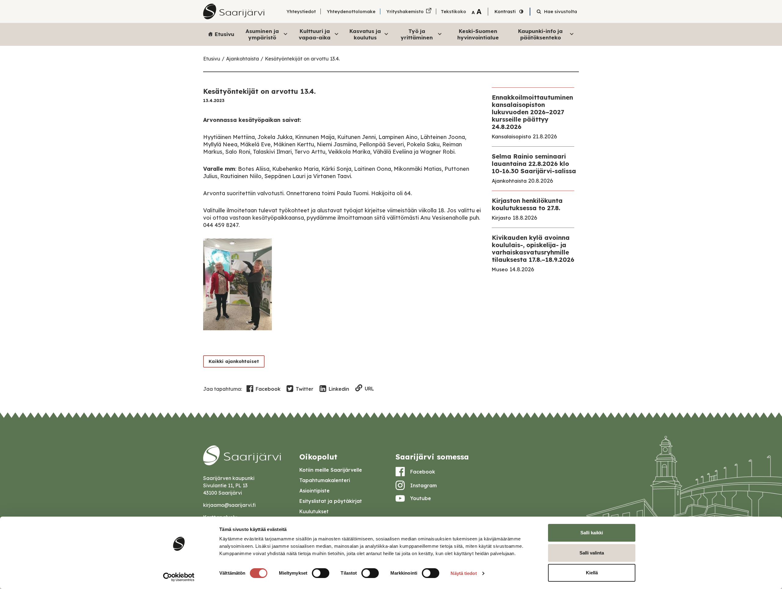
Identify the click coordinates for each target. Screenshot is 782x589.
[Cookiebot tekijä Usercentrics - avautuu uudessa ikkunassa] (179, 577)
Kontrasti (505, 11)
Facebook (268, 389)
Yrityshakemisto (405, 11)
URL (369, 389)
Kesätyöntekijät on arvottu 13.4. (302, 59)
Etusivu (224, 34)
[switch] (320, 573)
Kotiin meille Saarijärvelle (330, 470)
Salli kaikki (591, 532)
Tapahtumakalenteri (324, 480)
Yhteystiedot (301, 11)
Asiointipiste (314, 491)
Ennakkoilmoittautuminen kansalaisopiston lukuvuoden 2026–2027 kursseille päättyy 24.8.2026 (532, 111)
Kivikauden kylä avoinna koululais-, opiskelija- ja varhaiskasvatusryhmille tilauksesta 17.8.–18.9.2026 (533, 248)
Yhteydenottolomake (351, 11)
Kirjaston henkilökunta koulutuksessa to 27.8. (527, 204)
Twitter (304, 389)
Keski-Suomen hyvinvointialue (478, 34)
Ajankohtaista (242, 59)
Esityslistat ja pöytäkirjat (330, 501)
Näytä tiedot (464, 573)
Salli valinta (591, 552)
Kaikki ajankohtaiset (234, 361)
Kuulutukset (314, 511)
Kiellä (592, 572)
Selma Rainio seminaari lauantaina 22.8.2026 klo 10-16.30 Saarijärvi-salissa (534, 163)
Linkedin (339, 389)
